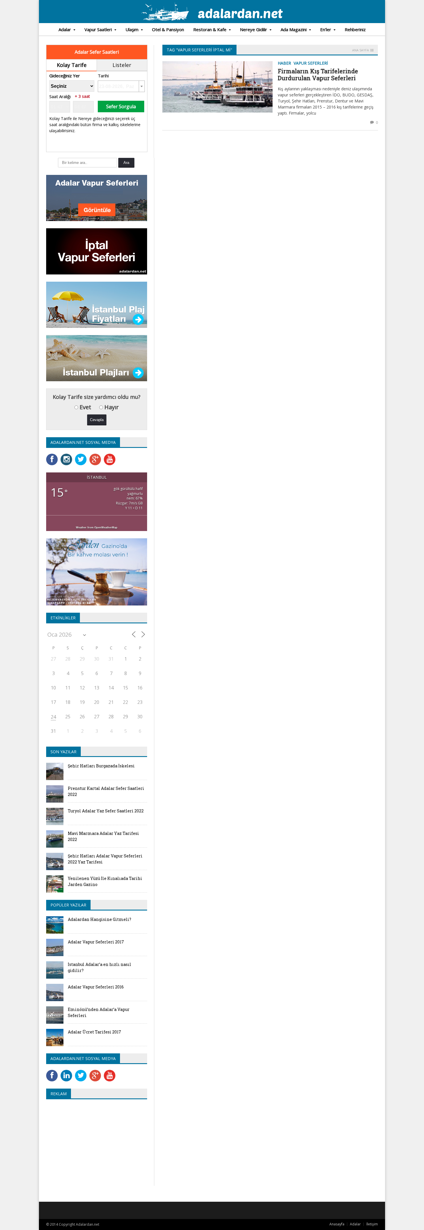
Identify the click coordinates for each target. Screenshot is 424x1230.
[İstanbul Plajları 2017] (96, 337)
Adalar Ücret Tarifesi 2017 (94, 1032)
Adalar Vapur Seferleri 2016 (96, 987)
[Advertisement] (94, 1145)
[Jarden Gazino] (96, 540)
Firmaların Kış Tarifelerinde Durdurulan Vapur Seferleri (318, 74)
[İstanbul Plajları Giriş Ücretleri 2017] (96, 283)
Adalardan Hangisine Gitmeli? (99, 919)
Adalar (355, 1224)
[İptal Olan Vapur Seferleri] (96, 230)
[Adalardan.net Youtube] (111, 455)
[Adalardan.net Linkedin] (68, 1071)
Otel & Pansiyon (168, 29)
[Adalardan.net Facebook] (53, 455)
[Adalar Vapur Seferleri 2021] (96, 177)
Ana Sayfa (360, 50)
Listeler (121, 64)
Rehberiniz (355, 29)
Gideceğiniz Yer (64, 76)
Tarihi (103, 76)
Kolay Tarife (72, 64)
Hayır (111, 407)
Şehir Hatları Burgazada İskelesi (101, 766)
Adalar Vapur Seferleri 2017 (96, 942)
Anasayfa (336, 1224)
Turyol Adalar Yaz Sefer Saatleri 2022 (106, 811)
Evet (84, 407)
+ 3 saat (82, 96)
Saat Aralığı (60, 96)
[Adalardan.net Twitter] (82, 455)
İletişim (372, 1224)
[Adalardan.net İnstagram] (68, 455)
